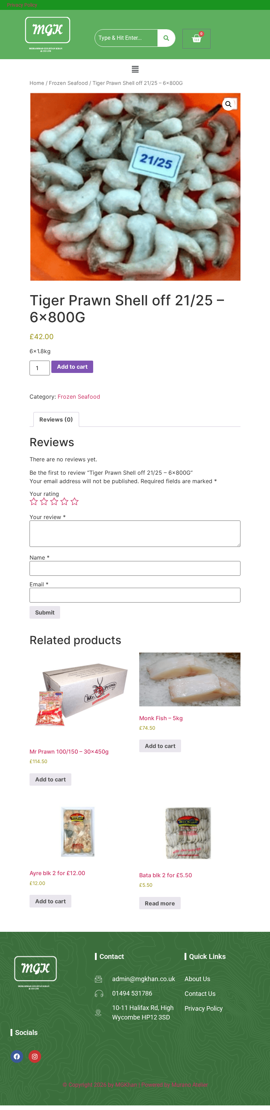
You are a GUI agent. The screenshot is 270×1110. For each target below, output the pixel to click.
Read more (160, 903)
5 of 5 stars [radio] (74, 501)
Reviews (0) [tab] (56, 419)
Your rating (44, 494)
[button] (135, 69)
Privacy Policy (22, 5)
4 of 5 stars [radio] (64, 501)
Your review (48, 517)
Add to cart (72, 366)
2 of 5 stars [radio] (44, 501)
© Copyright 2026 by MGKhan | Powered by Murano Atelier (135, 1084)
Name (40, 557)
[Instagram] (34, 1056)
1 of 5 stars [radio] (34, 501)
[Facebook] (17, 1056)
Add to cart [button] (50, 779)
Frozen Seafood (68, 83)
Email (39, 584)
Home (37, 83)
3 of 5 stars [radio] (54, 501)
